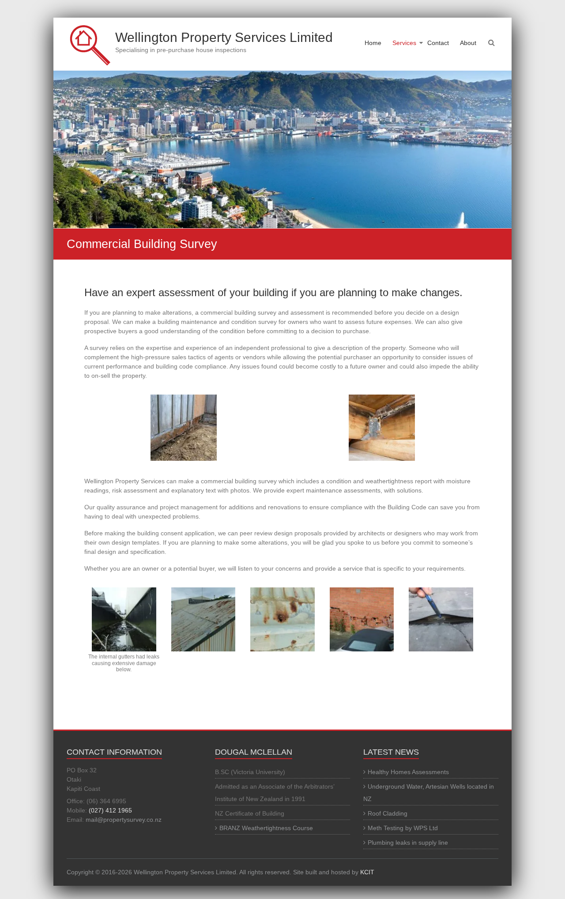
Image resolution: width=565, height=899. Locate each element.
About (468, 42)
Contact (438, 42)
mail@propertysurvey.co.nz (124, 819)
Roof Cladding (387, 813)
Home (373, 42)
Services (404, 42)
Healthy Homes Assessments (408, 771)
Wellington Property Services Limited (224, 37)
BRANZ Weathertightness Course (266, 827)
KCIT (367, 872)
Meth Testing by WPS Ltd (403, 827)
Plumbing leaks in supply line (408, 842)
